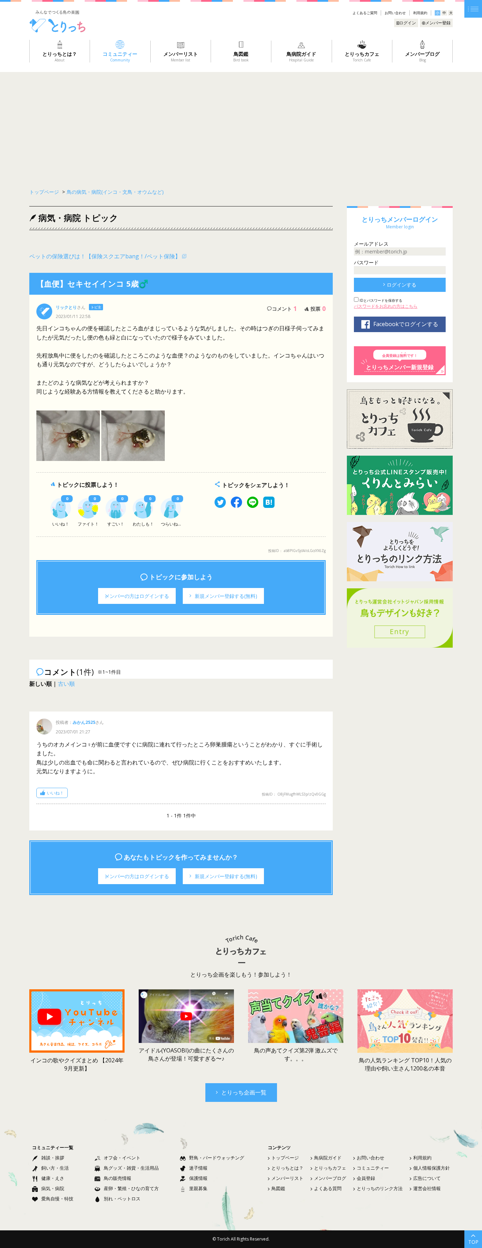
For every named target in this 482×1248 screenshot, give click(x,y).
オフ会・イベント (122, 1157)
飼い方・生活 (55, 1168)
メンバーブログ (330, 1178)
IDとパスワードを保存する (380, 300)
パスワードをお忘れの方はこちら (385, 306)
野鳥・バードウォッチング (216, 1157)
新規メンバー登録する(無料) (226, 596)
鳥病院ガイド (328, 1157)
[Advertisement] (241, 125)
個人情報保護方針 (431, 1168)
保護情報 (198, 1178)
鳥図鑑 (278, 1188)
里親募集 (198, 1188)
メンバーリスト (287, 1178)
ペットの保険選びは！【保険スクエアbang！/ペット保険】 (105, 256)
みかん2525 (84, 722)
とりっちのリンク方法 (380, 1188)
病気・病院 (52, 1188)
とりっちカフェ (330, 1168)
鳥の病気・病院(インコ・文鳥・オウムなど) (115, 191)
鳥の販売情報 (117, 1178)
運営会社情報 (427, 1188)
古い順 (66, 684)
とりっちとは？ (287, 1168)
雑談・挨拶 (52, 1157)
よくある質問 (328, 1188)
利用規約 (420, 12)
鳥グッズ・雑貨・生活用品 (131, 1168)
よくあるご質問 (365, 12)
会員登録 (366, 1178)
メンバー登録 (438, 23)
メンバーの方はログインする (137, 596)
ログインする (401, 284)
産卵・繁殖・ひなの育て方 (131, 1188)
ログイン (407, 23)
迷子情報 (198, 1168)
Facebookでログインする (405, 324)
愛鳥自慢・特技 (57, 1198)
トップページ (285, 1157)
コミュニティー (373, 1168)
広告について (427, 1178)
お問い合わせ (395, 12)
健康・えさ (52, 1178)
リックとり (66, 307)
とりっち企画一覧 (243, 1092)
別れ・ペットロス (122, 1198)
